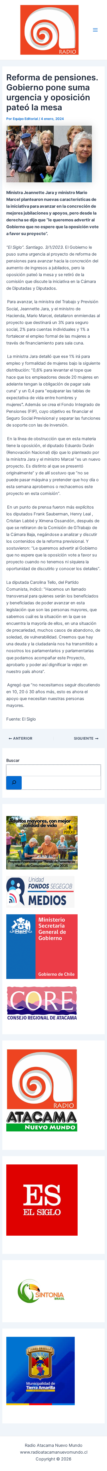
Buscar (12, 760)
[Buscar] (13, 782)
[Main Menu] (95, 30)
